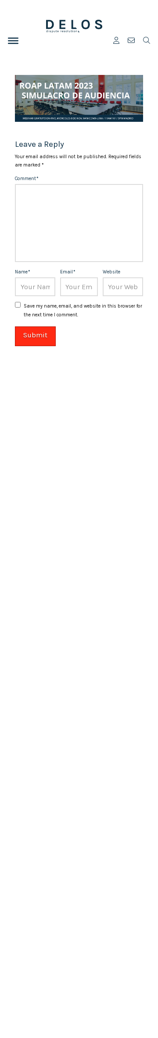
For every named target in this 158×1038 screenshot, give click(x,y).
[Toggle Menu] (13, 41)
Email (67, 272)
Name (22, 272)
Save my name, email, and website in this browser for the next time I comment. (83, 310)
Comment (27, 178)
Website (111, 272)
